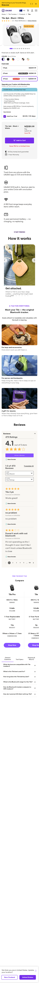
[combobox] (19, 473)
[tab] (8, 659)
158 (30, 563)
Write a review (32, 21)
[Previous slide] (4, 260)
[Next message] (33, 3)
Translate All (29, 466)
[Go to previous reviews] (6, 562)
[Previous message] (30, 3)
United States (27, 977)
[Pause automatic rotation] (35, 3)
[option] (3, 59)
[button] (19, 103)
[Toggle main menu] (36, 10)
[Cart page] (28, 10)
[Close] (36, 971)
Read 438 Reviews (20, 21)
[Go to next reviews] (33, 562)
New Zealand (9, 977)
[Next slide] (34, 260)
